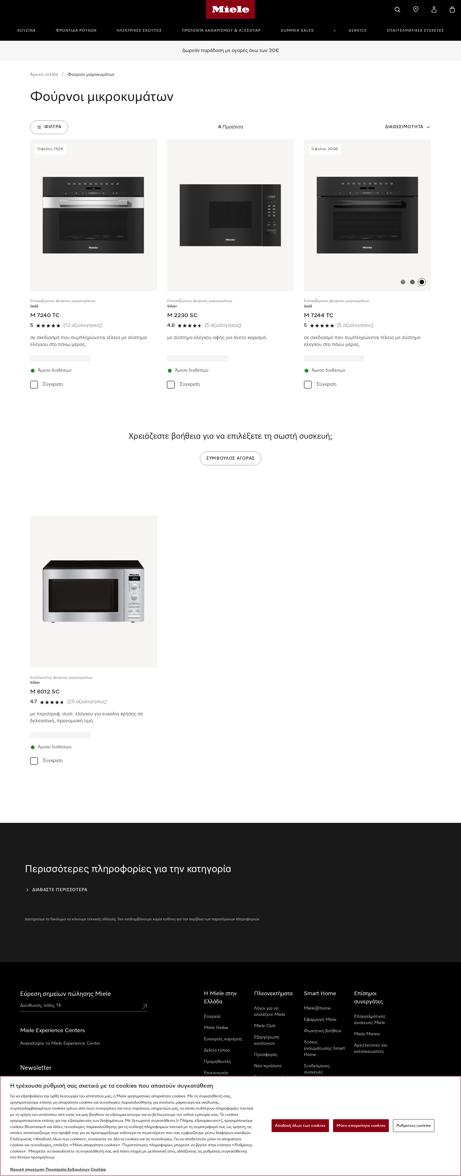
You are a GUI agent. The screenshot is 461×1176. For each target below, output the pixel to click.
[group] (93, 265)
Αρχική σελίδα (44, 74)
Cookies (98, 1170)
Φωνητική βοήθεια (322, 1031)
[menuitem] (30, 30)
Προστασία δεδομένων (67, 1170)
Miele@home (317, 1008)
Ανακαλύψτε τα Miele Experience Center (60, 1043)
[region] (230, 1126)
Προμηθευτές (217, 1061)
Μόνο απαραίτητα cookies (360, 1125)
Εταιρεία (212, 1016)
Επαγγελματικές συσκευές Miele (369, 1019)
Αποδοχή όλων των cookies (300, 1125)
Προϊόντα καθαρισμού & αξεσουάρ (221, 31)
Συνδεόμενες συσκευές (317, 1069)
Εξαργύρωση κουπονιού (266, 1040)
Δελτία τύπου (217, 1050)
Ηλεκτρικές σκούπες (139, 31)
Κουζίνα (26, 31)
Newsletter (35, 1068)
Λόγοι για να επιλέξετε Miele (269, 1011)
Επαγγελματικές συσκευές (415, 31)
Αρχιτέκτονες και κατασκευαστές (370, 1048)
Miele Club (264, 1026)
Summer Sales (297, 31)
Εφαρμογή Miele (320, 1019)
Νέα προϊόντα (268, 1066)
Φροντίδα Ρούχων (76, 31)
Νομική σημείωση (27, 1170)
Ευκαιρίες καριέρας (223, 1039)
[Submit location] (144, 1006)
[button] (403, 282)
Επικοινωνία (216, 1073)
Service (358, 31)
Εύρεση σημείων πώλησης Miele (65, 994)
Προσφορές (266, 1055)
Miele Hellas (216, 1028)
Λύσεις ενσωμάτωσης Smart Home (324, 1048)
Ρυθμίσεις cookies (413, 1125)
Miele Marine (367, 1034)
